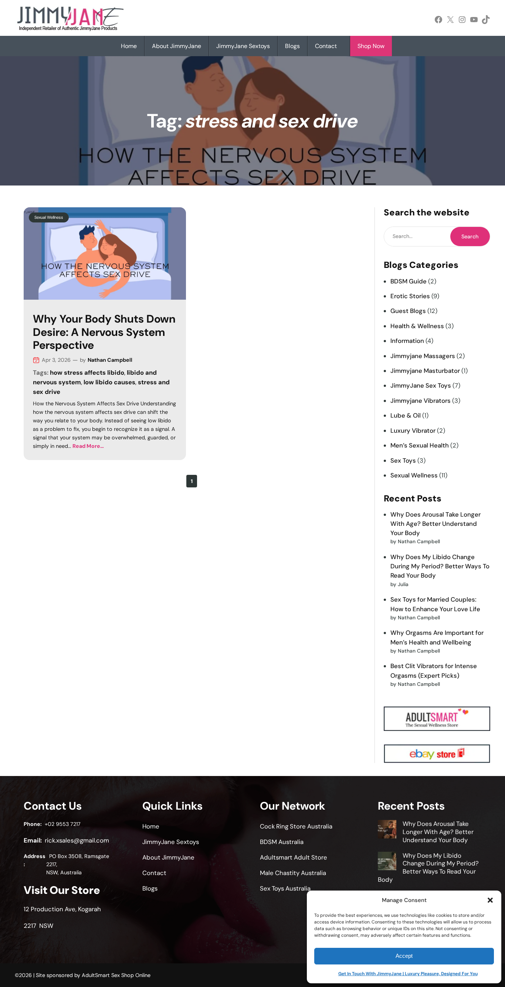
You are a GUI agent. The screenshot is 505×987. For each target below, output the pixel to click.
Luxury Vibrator (412, 430)
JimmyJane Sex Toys (420, 385)
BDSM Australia (282, 842)
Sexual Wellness (48, 217)
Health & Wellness (417, 326)
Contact (326, 46)
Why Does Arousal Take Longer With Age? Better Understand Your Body (435, 523)
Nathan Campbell (110, 360)
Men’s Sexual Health (419, 445)
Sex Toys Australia (285, 888)
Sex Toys (403, 460)
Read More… (88, 446)
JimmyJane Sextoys (243, 46)
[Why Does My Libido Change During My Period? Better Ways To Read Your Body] (387, 862)
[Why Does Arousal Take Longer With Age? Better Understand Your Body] (387, 830)
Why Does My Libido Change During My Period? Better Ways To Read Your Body (439, 566)
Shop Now (370, 46)
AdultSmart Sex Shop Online (116, 975)
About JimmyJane (176, 46)
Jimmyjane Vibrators (420, 400)
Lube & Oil (405, 415)
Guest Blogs (408, 311)
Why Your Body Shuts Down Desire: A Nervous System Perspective (104, 332)
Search (469, 236)
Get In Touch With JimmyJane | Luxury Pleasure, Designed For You (408, 974)
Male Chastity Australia (293, 873)
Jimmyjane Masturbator (425, 371)
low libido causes (109, 382)
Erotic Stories (410, 296)
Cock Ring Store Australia (296, 826)
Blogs (292, 46)
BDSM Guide (408, 281)
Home (129, 46)
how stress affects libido (87, 372)
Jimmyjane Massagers (422, 356)
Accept (404, 956)
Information (407, 341)
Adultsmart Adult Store (293, 857)
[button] (490, 900)
